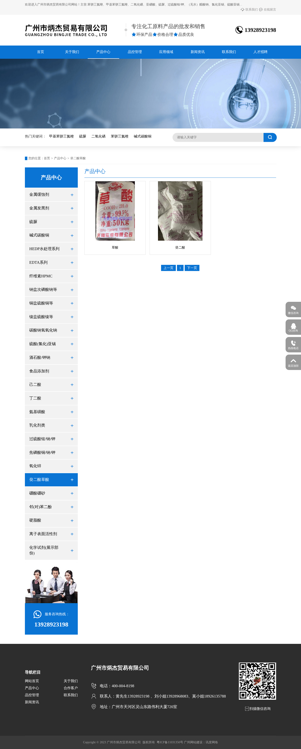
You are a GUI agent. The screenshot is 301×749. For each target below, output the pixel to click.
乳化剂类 (51, 425)
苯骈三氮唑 (119, 136)
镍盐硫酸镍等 (51, 317)
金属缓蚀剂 (51, 194)
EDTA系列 (51, 262)
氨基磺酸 (51, 412)
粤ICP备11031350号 (170, 742)
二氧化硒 (98, 136)
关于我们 (72, 52)
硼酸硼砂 (51, 493)
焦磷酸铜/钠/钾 (51, 452)
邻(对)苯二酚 (51, 507)
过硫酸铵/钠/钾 (51, 439)
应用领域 (166, 52)
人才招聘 (260, 52)
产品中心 (103, 52)
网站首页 (32, 681)
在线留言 (267, 9)
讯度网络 (212, 742)
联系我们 (249, 9)
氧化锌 (51, 466)
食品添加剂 (51, 371)
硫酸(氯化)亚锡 (51, 344)
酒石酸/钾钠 (51, 357)
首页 (40, 52)
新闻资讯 (198, 52)
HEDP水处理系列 (51, 249)
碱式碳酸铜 (142, 136)
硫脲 (82, 136)
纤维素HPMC (51, 276)
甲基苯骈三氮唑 (61, 136)
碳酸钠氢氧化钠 (51, 330)
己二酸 (51, 384)
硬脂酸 (51, 520)
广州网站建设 (193, 742)
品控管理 (135, 52)
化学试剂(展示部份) (51, 550)
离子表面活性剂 (51, 534)
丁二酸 (51, 398)
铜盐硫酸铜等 (51, 303)
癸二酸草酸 (78, 158)
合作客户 (71, 688)
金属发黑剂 (51, 208)
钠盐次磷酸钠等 (51, 289)
